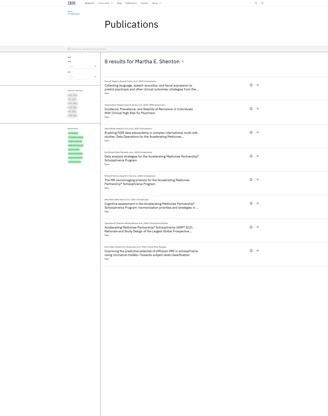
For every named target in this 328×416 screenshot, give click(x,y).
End (69, 72)
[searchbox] (164, 49)
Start (69, 61)
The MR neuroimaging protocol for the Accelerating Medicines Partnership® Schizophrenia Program (147, 182)
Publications (74, 14)
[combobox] (83, 66)
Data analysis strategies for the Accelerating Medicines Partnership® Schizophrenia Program (152, 158)
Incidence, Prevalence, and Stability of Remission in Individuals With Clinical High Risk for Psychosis (149, 111)
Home (70, 11)
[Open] (95, 66)
